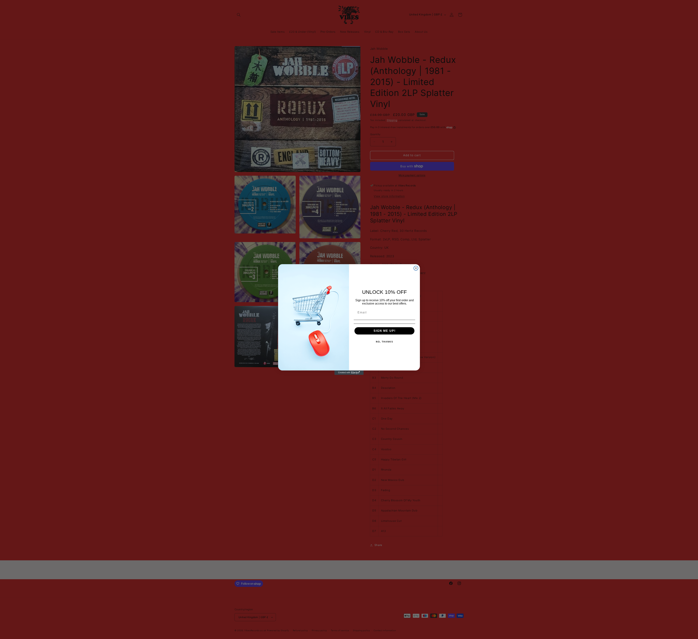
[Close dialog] (416, 268)
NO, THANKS (384, 341)
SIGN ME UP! (385, 330)
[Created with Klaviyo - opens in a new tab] (349, 372)
